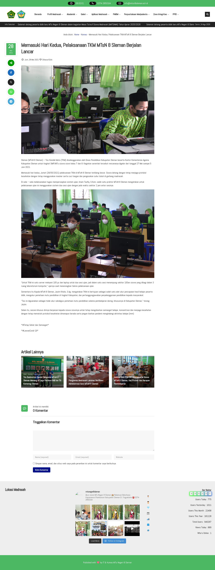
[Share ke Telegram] (11, 101)
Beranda (38, 14)
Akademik (71, 14)
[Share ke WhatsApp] (11, 91)
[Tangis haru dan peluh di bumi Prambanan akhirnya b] (115, 528)
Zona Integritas (160, 14)
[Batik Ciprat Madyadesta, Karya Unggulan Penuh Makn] (99, 512)
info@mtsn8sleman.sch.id (136, 3)
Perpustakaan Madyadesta (135, 14)
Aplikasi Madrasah (99, 14)
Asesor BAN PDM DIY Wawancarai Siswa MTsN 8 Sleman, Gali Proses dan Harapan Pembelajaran (132, 380)
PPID (175, 14)
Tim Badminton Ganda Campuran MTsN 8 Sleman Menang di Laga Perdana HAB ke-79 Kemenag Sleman (42, 380)
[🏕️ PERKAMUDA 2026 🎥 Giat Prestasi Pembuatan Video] (132, 528)
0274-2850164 (104, 3)
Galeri (83, 14)
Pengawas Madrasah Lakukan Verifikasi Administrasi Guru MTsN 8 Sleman (86, 382)
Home (76, 34)
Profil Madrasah (54, 14)
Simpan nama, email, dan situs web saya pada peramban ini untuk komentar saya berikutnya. (75, 463)
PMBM (115, 14)
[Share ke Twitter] (11, 82)
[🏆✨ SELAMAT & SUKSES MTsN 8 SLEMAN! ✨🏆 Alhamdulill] (99, 528)
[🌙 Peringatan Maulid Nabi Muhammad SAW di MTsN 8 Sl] (82, 512)
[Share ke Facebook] (11, 72)
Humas (84, 34)
